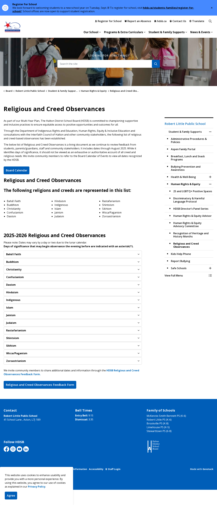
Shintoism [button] (12, 338)
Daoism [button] (11, 284)
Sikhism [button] (11, 345)
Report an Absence (139, 21)
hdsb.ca (161, 21)
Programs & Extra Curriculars (123, 32)
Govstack (208, 469)
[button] (186, 275)
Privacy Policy (36, 486)
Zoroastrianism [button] (16, 361)
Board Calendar (16, 170)
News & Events (200, 32)
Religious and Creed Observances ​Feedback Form (40, 385)
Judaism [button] (11, 323)
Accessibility (96, 469)
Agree (11, 495)
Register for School (110, 21)
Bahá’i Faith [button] (13, 254)
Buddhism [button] (12, 262)
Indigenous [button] (13, 300)
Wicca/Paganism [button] (16, 353)
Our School (91, 32)
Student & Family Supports (167, 32)
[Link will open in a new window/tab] (153, 446)
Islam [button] (9, 307)
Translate (198, 21)
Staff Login (114, 469)
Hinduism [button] (12, 292)
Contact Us (179, 21)
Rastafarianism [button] (16, 330)
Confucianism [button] (15, 277)
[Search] (156, 64)
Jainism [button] (11, 315)
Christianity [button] (13, 269)
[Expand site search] (210, 21)
